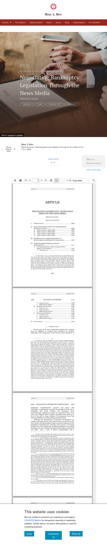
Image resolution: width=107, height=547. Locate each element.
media (39, 104)
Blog (67, 22)
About (49, 22)
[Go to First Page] (26, 180)
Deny (30, 533)
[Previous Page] (29, 180)
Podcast (5, 29)
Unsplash (19, 135)
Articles (5, 22)
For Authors (20, 22)
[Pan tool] (51, 180)
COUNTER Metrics (32, 520)
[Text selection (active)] (56, 180)
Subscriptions (79, 22)
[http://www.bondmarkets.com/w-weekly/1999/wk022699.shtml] (48, 447)
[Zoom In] (70, 180)
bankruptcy (71, 104)
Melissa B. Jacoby (29, 98)
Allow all (77, 533)
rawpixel (11, 135)
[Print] (20, 180)
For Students (94, 22)
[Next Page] (41, 180)
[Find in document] (93, 180)
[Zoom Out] (67, 180)
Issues (58, 22)
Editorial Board (36, 22)
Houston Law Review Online (25, 29)
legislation (27, 104)
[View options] (15, 180)
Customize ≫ (55, 535)
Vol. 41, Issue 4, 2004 (29, 71)
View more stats (93, 170)
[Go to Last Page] (45, 180)
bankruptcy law (55, 104)
